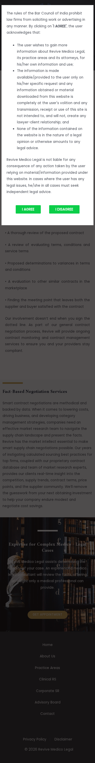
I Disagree (64, 209)
